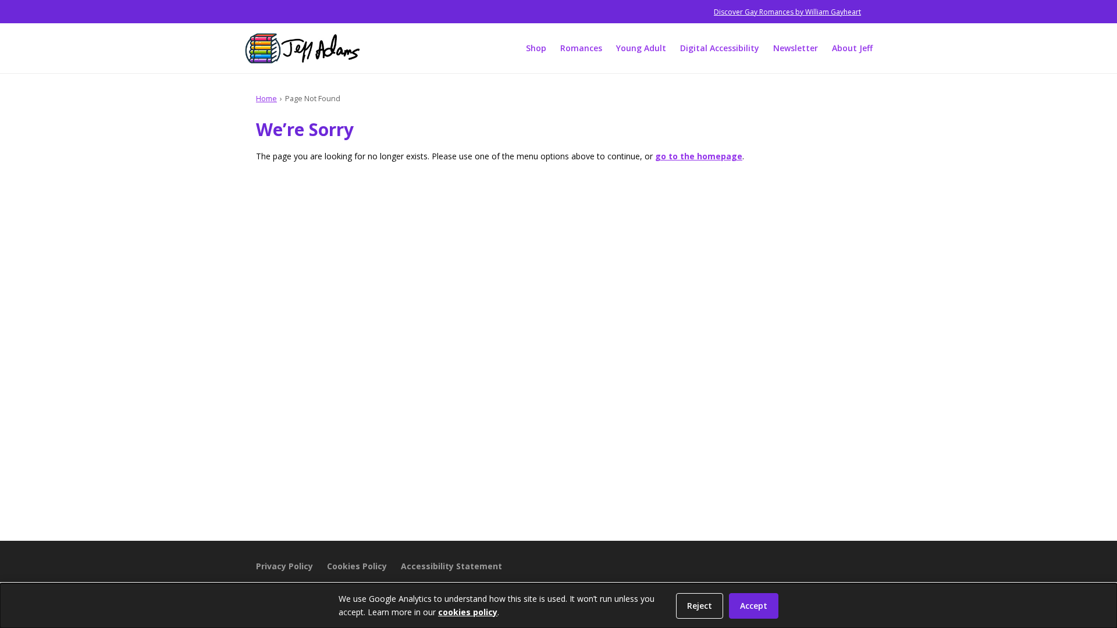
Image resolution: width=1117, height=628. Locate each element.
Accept (753, 605)
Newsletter (795, 47)
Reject (699, 605)
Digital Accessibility (719, 47)
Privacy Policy (284, 566)
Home (266, 98)
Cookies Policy (357, 566)
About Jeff (852, 47)
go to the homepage (698, 156)
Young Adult (641, 47)
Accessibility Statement (451, 566)
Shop (536, 47)
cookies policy (467, 612)
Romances (581, 47)
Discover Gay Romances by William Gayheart (787, 12)
